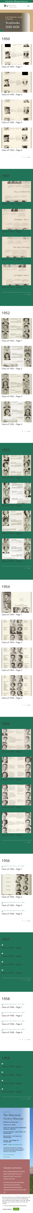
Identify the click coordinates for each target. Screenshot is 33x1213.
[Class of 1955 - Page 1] (16, 749)
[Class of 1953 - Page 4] (16, 559)
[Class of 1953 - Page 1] (16, 475)
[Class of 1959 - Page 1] (13, 1063)
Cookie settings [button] (7, 1209)
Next (28, 157)
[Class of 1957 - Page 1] (13, 944)
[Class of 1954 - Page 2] (16, 640)
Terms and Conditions (8, 1154)
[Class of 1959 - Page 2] (13, 1071)
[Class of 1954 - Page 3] (16, 668)
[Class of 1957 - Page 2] (16, 953)
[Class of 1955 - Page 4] (16, 833)
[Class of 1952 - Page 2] (16, 366)
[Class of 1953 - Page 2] (16, 503)
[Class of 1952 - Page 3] (16, 394)
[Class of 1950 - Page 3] (16, 120)
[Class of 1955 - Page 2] (16, 777)
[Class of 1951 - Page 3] (16, 257)
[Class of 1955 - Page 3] (16, 805)
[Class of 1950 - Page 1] (16, 64)
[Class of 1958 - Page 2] (13, 1012)
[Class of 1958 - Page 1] (13, 1004)
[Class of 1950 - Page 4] (16, 148)
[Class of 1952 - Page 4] (16, 422)
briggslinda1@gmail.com (15, 1144)
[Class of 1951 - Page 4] (16, 285)
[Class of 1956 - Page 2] (16, 894)
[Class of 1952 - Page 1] (16, 338)
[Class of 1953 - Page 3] (16, 531)
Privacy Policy (6, 1157)
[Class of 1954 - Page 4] (16, 695)
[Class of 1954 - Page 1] (16, 612)
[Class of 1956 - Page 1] (13, 866)
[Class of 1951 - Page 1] (16, 201)
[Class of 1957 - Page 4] (13, 969)
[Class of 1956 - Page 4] (13, 910)
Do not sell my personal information (15, 1205)
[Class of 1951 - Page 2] (16, 229)
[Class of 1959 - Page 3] (13, 1080)
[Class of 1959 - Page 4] (13, 1088)
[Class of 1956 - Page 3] (13, 902)
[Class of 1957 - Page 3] (13, 961)
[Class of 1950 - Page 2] (16, 92)
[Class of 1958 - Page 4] (13, 1029)
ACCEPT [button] (16, 1209)
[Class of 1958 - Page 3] (13, 1021)
